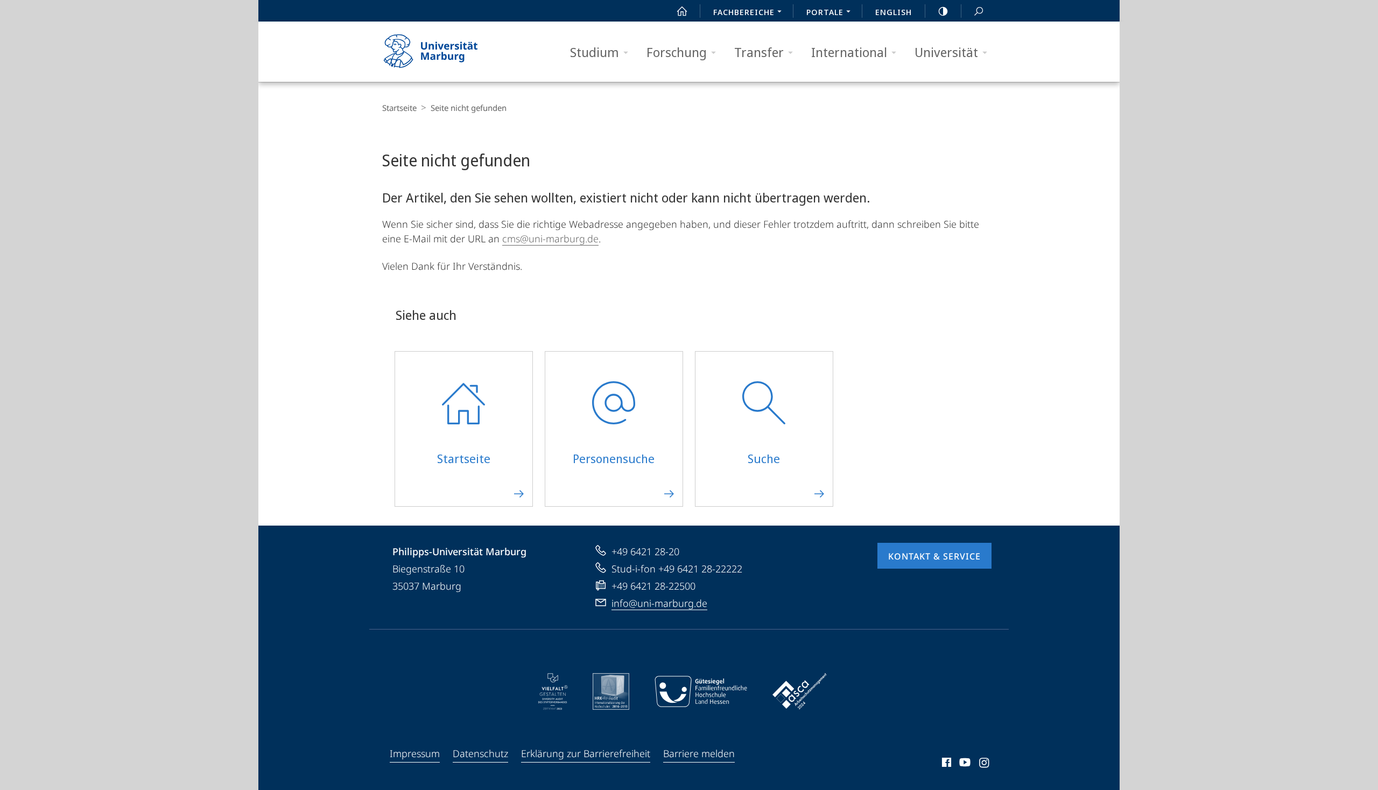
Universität (946, 52)
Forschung (676, 52)
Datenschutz (480, 753)
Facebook (945, 764)
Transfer (759, 52)
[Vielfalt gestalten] (553, 691)
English (893, 11)
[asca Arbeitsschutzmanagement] (799, 691)
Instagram (985, 764)
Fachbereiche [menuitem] (744, 11)
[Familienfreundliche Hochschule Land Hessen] (701, 691)
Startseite (399, 107)
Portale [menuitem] (824, 11)
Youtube (964, 764)
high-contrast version (943, 11)
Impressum (415, 753)
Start (682, 11)
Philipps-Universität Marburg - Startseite (449, 52)
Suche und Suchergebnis (978, 11)
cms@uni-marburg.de (550, 238)
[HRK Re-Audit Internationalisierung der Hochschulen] (611, 691)
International (849, 52)
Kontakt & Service (934, 556)
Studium (594, 52)
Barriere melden (699, 753)
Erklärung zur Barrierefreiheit (585, 753)
